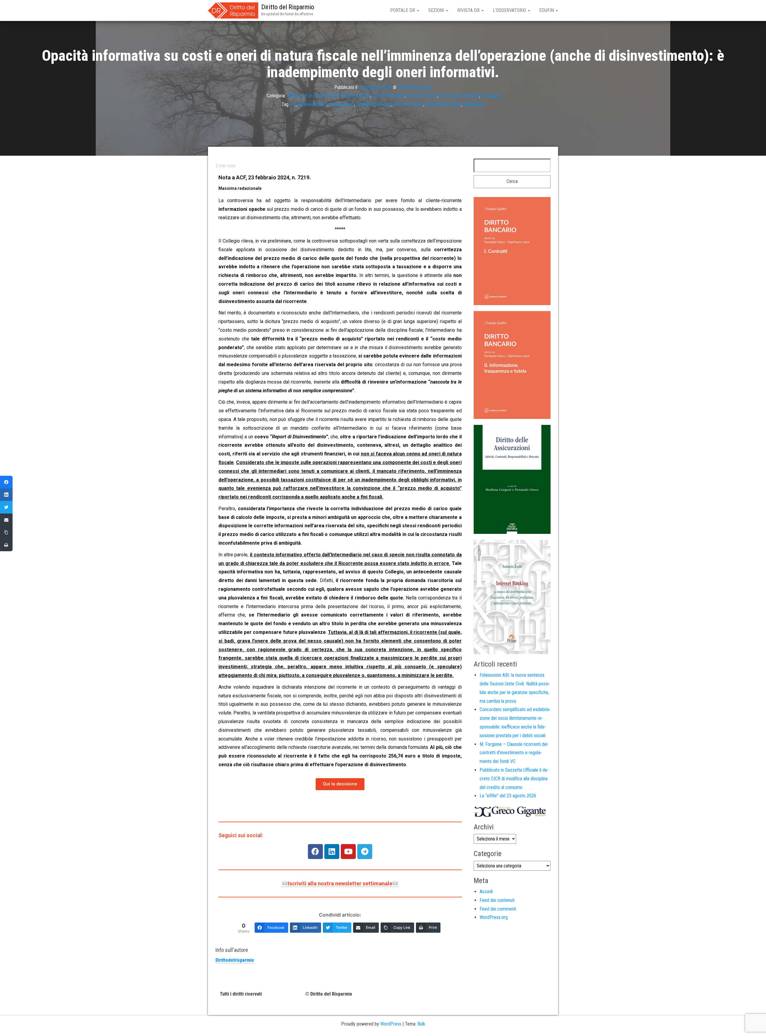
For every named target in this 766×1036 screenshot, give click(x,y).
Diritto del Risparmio (287, 7)
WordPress (390, 1024)
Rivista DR (469, 10)
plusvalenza (474, 104)
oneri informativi (408, 104)
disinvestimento (312, 104)
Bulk (421, 1024)
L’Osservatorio (510, 10)
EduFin (547, 10)
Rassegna (490, 96)
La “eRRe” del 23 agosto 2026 (508, 796)
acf (293, 104)
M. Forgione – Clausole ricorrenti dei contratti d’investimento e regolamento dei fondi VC (514, 752)
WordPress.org (494, 917)
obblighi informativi (373, 104)
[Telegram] (364, 851)
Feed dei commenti (498, 909)
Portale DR (403, 10)
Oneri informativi (422, 96)
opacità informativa (443, 104)
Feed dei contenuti (497, 900)
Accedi (486, 891)
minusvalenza (341, 104)
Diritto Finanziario (388, 96)
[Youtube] (348, 851)
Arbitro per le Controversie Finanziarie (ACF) (328, 96)
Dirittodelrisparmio (414, 87)
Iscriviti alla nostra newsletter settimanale (340, 883)
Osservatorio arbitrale (459, 96)
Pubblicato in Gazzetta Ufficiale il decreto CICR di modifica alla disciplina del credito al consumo (514, 778)
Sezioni (436, 10)
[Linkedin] (331, 851)
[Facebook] (315, 851)
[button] (340, 784)
